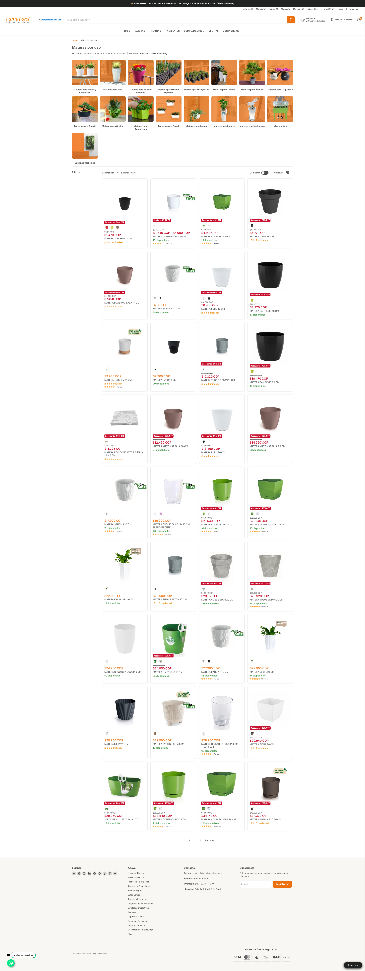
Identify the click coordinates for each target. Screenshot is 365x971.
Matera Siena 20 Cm (262, 744)
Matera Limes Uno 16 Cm (167, 672)
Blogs (130, 934)
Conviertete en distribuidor (140, 929)
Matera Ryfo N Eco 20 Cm (168, 744)
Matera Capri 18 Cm (262, 236)
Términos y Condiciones (139, 886)
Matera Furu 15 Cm (213, 308)
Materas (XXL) (312, 9)
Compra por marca (136, 925)
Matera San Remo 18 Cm (264, 311)
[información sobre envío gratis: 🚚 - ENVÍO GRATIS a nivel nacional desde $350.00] (182, 3)
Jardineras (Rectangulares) (347, 9)
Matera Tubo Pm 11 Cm (118, 379)
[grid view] (287, 173)
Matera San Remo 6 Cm (118, 238)
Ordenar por (108, 173)
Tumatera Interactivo (137, 899)
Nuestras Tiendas (136, 873)
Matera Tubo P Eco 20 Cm (265, 819)
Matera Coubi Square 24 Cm (218, 819)
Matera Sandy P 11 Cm (166, 308)
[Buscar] (291, 19)
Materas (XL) (298, 9)
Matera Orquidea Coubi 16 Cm (122, 671)
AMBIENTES (173, 31)
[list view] (291, 173)
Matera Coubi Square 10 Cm (218, 236)
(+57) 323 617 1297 (204, 883)
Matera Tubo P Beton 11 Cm (218, 380)
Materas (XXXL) (327, 9)
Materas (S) (261, 9)
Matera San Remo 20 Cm (264, 382)
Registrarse (282, 884)
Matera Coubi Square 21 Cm (267, 524)
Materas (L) (285, 9)
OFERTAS (213, 31)
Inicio (75, 40)
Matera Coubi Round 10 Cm (169, 236)
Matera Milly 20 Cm (116, 744)
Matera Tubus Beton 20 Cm (266, 599)
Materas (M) (273, 9)
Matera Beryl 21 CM (262, 671)
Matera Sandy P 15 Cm (117, 524)
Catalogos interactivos (138, 908)
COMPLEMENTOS (193, 31)
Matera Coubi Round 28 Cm (169, 819)
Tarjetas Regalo (135, 890)
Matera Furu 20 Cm (213, 452)
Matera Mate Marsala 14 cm (121, 302)
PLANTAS (156, 31)
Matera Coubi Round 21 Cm (218, 524)
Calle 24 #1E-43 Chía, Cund (208, 889)
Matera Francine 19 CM (118, 599)
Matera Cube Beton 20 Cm (217, 599)
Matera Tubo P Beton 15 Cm (170, 599)
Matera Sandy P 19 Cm (214, 671)
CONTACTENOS (231, 31)
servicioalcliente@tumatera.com (207, 873)
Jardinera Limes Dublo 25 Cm (122, 819)
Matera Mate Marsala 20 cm (267, 446)
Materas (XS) (248, 9)
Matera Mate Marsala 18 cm (170, 446)
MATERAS (140, 31)
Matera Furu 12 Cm (164, 379)
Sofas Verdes (134, 895)
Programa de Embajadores (140, 903)
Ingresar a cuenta (136, 916)
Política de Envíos (136, 877)
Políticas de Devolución (138, 881)
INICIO (127, 31)
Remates (132, 912)
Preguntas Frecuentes (138, 921)
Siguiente (209, 840)
